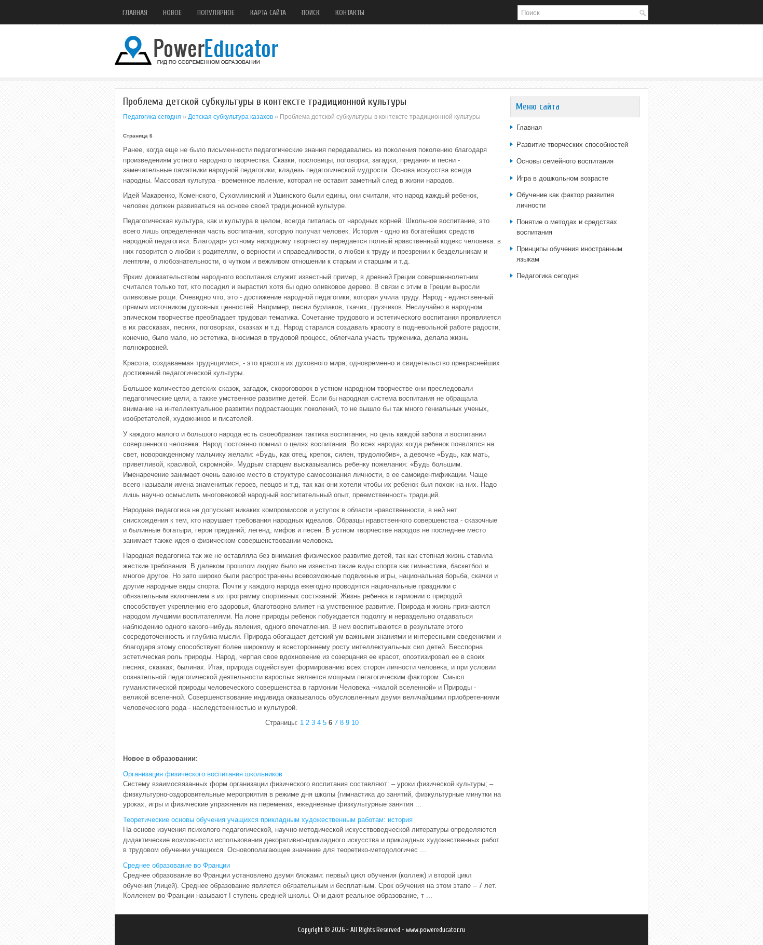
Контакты (349, 12)
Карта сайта (268, 12)
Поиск (311, 12)
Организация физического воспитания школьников (202, 774)
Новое (172, 12)
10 (355, 723)
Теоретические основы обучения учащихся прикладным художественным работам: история (268, 820)
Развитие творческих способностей (572, 144)
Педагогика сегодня (152, 116)
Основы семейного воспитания (565, 161)
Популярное (216, 12)
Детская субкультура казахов (230, 116)
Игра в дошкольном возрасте (562, 178)
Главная (134, 12)
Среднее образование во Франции (176, 865)
